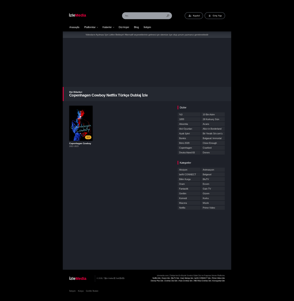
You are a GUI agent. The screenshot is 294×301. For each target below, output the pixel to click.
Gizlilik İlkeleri (92, 291)
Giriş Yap (217, 15)
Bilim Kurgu (185, 179)
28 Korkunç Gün (211, 119)
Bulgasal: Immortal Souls (212, 138)
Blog (136, 27)
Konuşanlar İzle (218, 281)
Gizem (206, 193)
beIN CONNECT (187, 174)
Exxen (206, 184)
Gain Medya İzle (186, 278)
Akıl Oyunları (185, 128)
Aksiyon (183, 169)
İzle (77, 15)
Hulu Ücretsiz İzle (185, 281)
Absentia (183, 124)
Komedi (183, 198)
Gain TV (207, 188)
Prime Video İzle (218, 278)
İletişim (147, 27)
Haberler (107, 27)
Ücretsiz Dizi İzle (170, 281)
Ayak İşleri (184, 133)
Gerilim (182, 193)
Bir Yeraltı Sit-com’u (212, 133)
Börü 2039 (184, 143)
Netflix (182, 207)
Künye (81, 291)
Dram (182, 184)
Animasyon (208, 169)
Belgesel (207, 174)
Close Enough (210, 143)
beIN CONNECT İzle (202, 278)
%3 (180, 114)
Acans (206, 124)
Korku (206, 198)
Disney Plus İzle (157, 281)
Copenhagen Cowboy (80, 143)
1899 (181, 119)
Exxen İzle (166, 278)
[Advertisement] (147, 62)
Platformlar (90, 27)
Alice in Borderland (212, 128)
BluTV (206, 179)
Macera (183, 203)
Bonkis (182, 138)
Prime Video (209, 207)
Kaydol (196, 15)
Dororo (206, 152)
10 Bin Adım (209, 114)
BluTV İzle (175, 278)
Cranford (207, 147)
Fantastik (183, 188)
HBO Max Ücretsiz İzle (202, 281)
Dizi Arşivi (124, 27)
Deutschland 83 (187, 152)
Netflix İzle (156, 278)
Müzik (206, 203)
